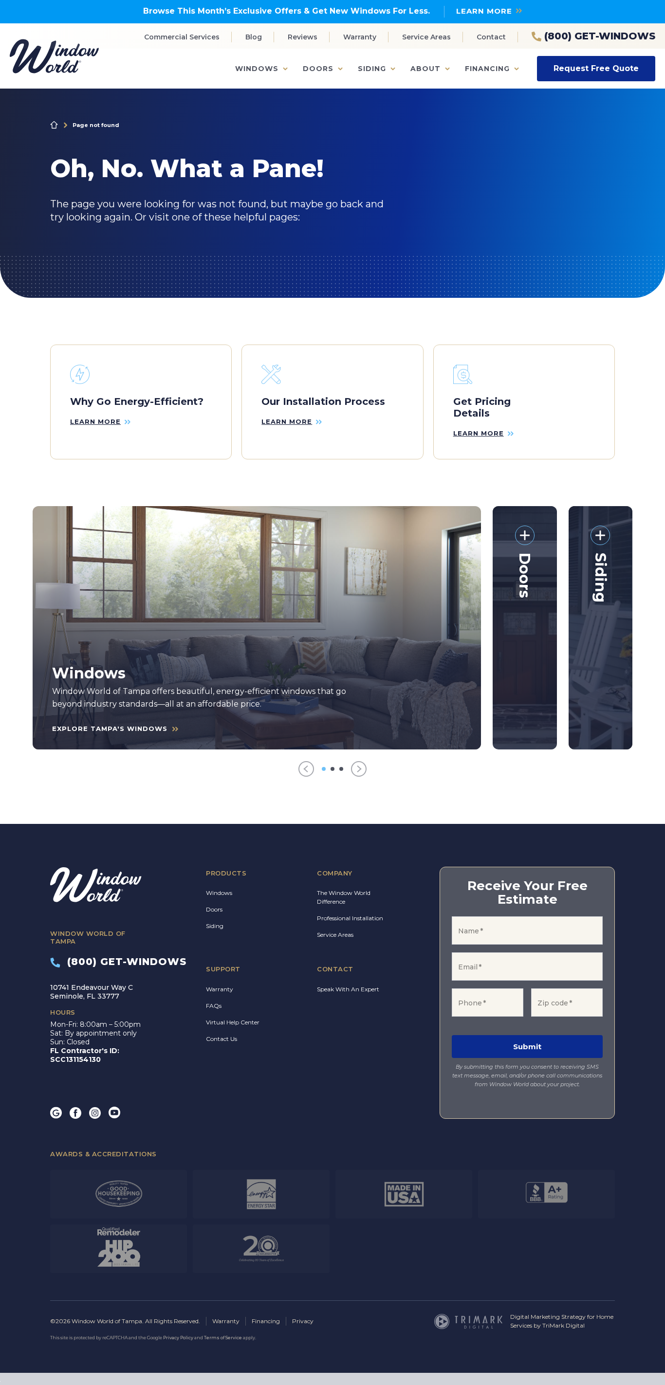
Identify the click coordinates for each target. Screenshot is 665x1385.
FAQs (214, 1005)
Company (334, 873)
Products (226, 873)
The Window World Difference (343, 897)
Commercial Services (182, 37)
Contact (491, 37)
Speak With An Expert (348, 989)
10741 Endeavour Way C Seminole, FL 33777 (91, 992)
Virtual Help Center (232, 1022)
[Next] (359, 769)
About (425, 68)
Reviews (302, 37)
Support (223, 969)
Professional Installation (350, 918)
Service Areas (426, 37)
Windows (256, 68)
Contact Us (221, 1038)
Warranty (359, 37)
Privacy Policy (178, 1337)
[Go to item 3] (341, 769)
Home (54, 125)
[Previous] (306, 769)
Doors (318, 68)
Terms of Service (223, 1337)
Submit (527, 1046)
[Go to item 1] (324, 769)
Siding (372, 68)
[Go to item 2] (332, 769)
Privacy (303, 1321)
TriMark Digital (563, 1325)
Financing (487, 68)
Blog (253, 37)
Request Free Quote (596, 68)
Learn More (484, 11)
